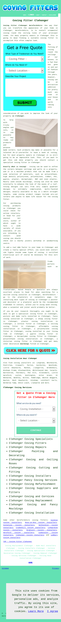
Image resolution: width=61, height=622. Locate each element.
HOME (24, 15)
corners (11, 169)
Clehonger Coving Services (17, 387)
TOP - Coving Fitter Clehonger (17, 541)
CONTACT (44, 15)
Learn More (36, 611)
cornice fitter (24, 324)
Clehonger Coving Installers (30, 535)
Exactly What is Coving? (14, 167)
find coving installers (20, 363)
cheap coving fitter (48, 319)
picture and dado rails (14, 316)
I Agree (52, 611)
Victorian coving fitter (15, 341)
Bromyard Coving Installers (42, 530)
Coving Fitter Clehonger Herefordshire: (23, 25)
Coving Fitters (35, 443)
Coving (32, 167)
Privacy (55, 568)
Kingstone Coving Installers (18, 525)
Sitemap (5, 568)
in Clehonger (18, 116)
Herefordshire (23, 520)
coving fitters (40, 520)
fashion (54, 69)
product (28, 172)
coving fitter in (38, 314)
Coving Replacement (39, 500)
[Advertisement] (40, 220)
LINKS (31, 15)
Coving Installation (39, 512)
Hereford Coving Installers (18, 532)
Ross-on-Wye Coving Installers (41, 522)
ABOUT (38, 15)
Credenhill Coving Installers (30, 527)
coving (51, 80)
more (47, 383)
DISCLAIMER (52, 15)
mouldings (24, 344)
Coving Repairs (35, 447)
